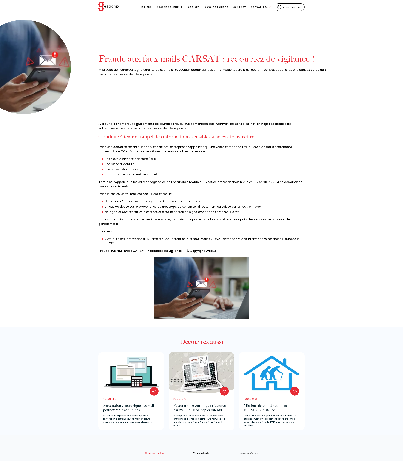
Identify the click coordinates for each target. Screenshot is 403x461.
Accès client (292, 7)
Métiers (146, 7)
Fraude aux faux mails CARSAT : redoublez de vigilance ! (140, 251)
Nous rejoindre (217, 7)
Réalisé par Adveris (248, 452)
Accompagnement (170, 7)
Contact (239, 7)
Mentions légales (201, 452)
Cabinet (194, 7)
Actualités (259, 7)
